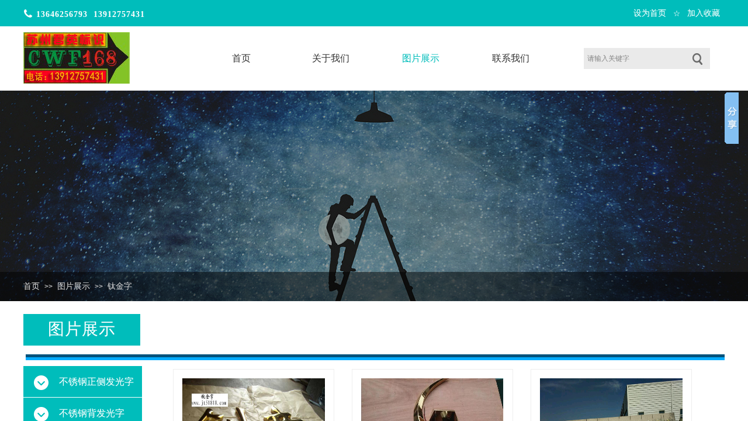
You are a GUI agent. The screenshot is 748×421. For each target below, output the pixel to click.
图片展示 (73, 286)
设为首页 (649, 13)
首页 (31, 286)
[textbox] (632, 58)
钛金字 (120, 286)
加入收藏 (703, 13)
